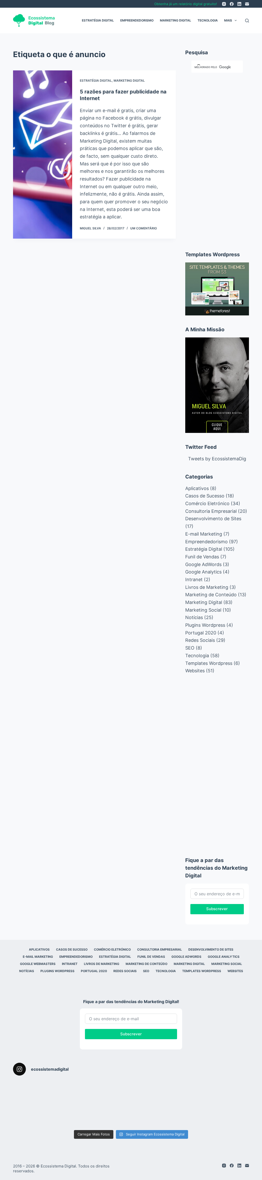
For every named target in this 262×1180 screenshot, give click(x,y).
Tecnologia (208, 20)
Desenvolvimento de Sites (213, 518)
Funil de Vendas (202, 556)
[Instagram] (224, 4)
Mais (228, 20)
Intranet (194, 579)
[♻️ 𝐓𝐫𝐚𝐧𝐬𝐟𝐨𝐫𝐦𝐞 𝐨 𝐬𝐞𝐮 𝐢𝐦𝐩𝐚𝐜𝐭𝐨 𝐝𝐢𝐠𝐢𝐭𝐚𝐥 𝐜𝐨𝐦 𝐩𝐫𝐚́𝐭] (32, 1115)
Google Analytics (203, 572)
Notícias (194, 617)
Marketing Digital (175, 20)
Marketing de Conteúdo (211, 594)
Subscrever (217, 908)
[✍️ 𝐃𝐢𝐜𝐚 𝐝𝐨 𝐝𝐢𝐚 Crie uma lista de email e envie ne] (111, 1115)
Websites (195, 670)
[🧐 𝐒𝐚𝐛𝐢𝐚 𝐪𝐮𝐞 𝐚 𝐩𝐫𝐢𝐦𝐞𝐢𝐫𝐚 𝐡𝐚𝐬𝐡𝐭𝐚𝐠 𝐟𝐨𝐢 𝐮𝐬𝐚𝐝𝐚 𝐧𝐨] (71, 1115)
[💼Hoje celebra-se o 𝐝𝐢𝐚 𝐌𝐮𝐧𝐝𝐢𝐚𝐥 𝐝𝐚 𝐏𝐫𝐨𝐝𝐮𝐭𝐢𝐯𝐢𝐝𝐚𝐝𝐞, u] (190, 1115)
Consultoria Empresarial (211, 511)
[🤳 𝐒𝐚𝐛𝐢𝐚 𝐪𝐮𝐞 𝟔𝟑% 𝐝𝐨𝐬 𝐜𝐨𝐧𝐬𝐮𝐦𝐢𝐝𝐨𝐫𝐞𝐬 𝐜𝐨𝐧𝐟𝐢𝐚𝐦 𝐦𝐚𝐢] (71, 1092)
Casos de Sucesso (204, 495)
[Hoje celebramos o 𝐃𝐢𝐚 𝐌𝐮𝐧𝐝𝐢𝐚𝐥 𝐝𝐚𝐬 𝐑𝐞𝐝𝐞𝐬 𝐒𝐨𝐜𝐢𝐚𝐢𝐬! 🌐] (111, 1092)
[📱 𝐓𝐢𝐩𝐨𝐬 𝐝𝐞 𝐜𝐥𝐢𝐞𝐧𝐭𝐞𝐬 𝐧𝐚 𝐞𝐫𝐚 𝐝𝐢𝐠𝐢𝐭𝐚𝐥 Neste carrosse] (229, 1092)
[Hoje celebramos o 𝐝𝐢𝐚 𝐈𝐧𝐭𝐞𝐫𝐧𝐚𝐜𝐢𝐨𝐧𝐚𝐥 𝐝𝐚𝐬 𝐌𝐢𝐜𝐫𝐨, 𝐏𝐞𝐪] (190, 1092)
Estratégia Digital (98, 20)
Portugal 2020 (200, 632)
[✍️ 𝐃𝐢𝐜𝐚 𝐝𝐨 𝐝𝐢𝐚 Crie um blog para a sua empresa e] (150, 1115)
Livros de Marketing (206, 587)
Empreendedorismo (137, 20)
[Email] (247, 4)
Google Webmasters (38, 964)
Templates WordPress (201, 971)
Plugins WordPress (57, 971)
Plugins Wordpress (205, 625)
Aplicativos (197, 488)
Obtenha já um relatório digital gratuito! (185, 4)
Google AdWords (203, 564)
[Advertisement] (217, 160)
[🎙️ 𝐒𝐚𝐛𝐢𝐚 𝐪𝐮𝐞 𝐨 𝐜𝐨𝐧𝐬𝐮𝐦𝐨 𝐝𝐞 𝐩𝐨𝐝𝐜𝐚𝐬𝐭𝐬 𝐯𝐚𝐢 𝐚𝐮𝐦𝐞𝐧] (32, 1092)
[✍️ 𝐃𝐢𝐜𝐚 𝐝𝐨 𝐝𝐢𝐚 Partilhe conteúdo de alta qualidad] (229, 1115)
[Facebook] (232, 4)
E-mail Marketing (203, 534)
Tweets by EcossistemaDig (217, 458)
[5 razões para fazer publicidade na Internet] (42, 154)
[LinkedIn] (239, 4)
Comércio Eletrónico (207, 503)
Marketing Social (203, 610)
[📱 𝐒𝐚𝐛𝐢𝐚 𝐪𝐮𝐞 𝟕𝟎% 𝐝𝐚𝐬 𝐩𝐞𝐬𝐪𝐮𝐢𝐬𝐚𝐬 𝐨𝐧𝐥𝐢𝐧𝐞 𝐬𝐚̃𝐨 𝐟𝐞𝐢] (150, 1092)
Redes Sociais (200, 640)
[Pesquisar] (247, 21)
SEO (189, 648)
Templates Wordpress (208, 663)
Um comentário (143, 228)
